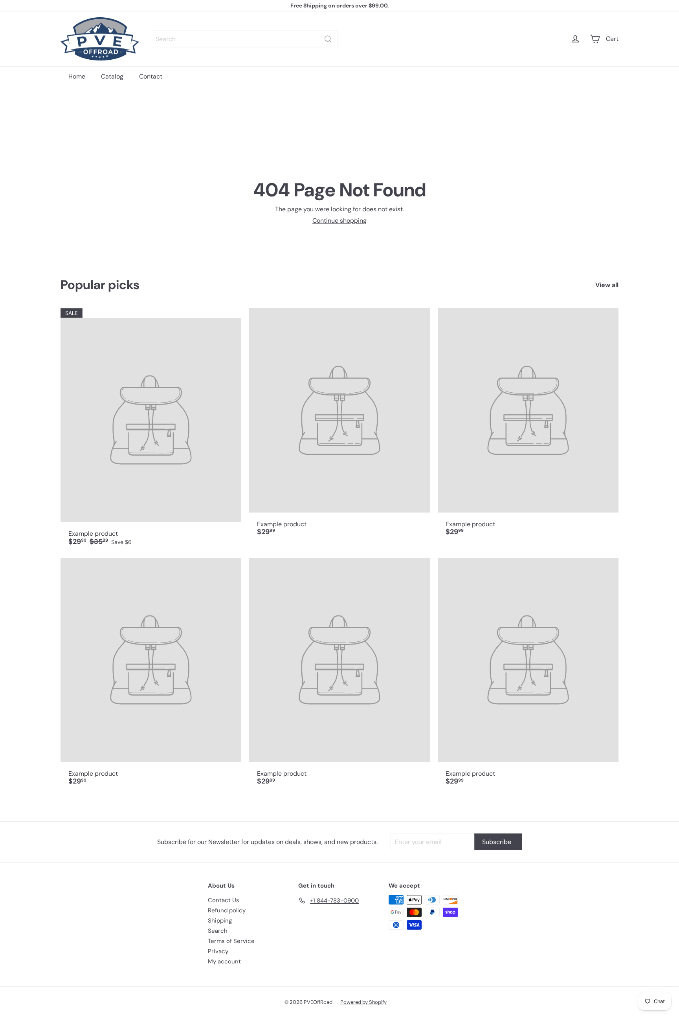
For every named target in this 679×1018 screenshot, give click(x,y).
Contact (150, 76)
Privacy (218, 951)
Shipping (220, 921)
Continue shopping (339, 220)
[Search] (328, 39)
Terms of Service (231, 941)
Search (218, 931)
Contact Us (223, 900)
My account (224, 961)
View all (606, 285)
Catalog (112, 76)
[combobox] (244, 39)
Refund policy (227, 910)
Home (76, 76)
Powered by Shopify (363, 1002)
